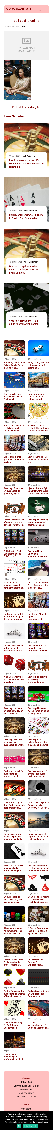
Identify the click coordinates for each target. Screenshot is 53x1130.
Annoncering (27, 1109)
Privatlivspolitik (30, 1126)
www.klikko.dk (29, 1096)
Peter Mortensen (31, 210)
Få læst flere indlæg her (26, 107)
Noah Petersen (28, 156)
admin (24, 26)
